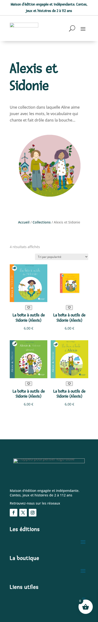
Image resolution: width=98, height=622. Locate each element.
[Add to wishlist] (28, 307)
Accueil (23, 222)
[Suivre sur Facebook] (13, 512)
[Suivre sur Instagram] (32, 512)
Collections (42, 222)
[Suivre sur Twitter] (23, 512)
